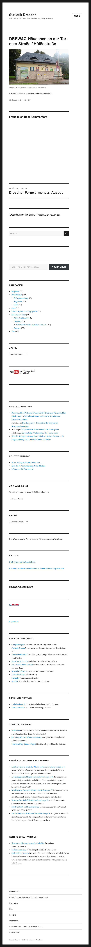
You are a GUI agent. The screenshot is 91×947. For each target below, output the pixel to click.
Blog (11, 909)
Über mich (13, 903)
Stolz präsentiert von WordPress (32, 940)
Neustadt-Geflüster (18, 671)
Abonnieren (59, 266)
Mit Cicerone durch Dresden (22, 664)
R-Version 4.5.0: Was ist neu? (22, 469)
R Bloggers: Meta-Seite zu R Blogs (22, 562)
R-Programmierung (21, 298)
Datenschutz (14, 932)
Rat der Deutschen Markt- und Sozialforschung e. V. (31, 813)
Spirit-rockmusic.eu (18, 849)
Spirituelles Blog (17, 674)
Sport (13, 308)
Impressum (13, 920)
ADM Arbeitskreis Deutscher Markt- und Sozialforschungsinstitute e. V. (38, 766)
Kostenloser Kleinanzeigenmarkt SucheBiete (28, 843)
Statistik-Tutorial (17, 707)
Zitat (13, 331)
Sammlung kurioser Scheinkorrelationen (26, 737)
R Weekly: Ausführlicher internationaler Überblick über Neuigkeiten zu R (36, 568)
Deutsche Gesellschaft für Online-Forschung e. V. (30, 800)
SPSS (16, 304)
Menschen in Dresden (19, 661)
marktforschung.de (18, 704)
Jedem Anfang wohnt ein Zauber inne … (26, 462)
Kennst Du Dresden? (19, 654)
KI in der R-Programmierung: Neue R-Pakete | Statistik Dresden (35, 436)
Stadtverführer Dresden (20, 853)
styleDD (14, 681)
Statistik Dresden (22, 14)
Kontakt (12, 914)
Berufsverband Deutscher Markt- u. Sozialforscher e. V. (32, 790)
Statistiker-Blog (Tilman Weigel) (23, 744)
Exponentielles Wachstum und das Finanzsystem (40, 429)
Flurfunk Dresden (18, 648)
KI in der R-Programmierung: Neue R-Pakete (28, 465)
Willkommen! (14, 891)
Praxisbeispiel (16, 294)
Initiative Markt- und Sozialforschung (25, 806)
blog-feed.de (13, 621)
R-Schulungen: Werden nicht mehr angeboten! (28, 897)
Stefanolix (15, 678)
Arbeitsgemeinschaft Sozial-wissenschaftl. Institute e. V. (32, 776)
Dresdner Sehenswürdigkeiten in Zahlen (26, 926)
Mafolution (15, 730)
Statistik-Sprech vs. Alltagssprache (24, 311)
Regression (18, 301)
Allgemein (15, 291)
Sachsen (17, 328)
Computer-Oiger (17, 644)
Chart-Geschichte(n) (21, 318)
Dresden (17, 321)
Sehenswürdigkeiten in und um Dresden (31, 324)
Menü (77, 16)
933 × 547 (27, 100)
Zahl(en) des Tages (18, 314)
